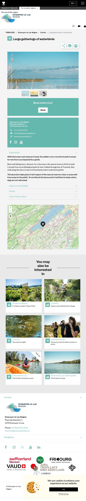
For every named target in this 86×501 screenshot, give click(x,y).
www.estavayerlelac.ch (22, 136)
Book (43, 110)
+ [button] (10, 207)
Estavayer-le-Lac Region (27, 32)
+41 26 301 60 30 (20, 130)
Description (14, 152)
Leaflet (65, 248)
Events (43, 32)
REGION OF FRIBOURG (10, 8)
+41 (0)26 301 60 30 (19, 427)
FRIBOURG (10, 32)
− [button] (10, 211)
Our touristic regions (28, 8)
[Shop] (85, 25)
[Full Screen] (10, 216)
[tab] (43, 152)
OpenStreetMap (73, 248)
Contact (8, 397)
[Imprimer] (69, 45)
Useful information (18, 196)
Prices (12, 191)
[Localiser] (76, 45)
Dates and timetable (18, 186)
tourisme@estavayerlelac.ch (24, 133)
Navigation (9, 437)
